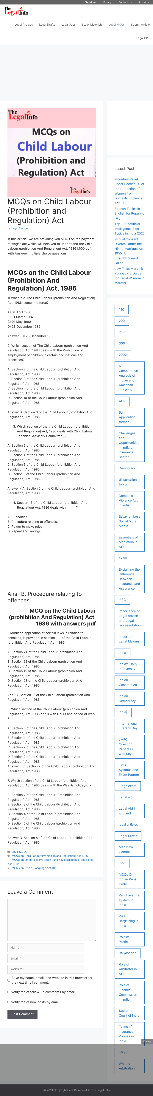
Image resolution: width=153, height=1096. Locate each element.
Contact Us (125, 2)
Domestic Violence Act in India (128, 500)
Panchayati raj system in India (129, 900)
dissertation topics (128, 482)
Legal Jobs (68, 24)
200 (122, 321)
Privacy (107, 2)
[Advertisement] (76, 71)
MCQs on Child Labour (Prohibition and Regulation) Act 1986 (50, 855)
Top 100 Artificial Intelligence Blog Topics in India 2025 (130, 228)
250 (122, 332)
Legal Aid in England (128, 811)
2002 (123, 355)
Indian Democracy (127, 698)
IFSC (122, 600)
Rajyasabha (127, 953)
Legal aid (126, 797)
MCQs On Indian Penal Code (128, 879)
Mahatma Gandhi (126, 849)
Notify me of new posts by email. (35, 1002)
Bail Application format (127, 417)
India (122, 653)
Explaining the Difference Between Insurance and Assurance (129, 579)
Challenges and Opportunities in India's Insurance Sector (129, 445)
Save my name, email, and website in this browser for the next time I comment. (52, 980)
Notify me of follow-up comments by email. (43, 992)
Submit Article (140, 24)
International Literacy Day (128, 726)
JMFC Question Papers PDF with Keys (127, 747)
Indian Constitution (128, 682)
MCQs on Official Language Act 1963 (35, 868)
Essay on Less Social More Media (129, 521)
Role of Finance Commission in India (128, 992)
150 (121, 309)
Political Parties (124, 939)
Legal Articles (24, 24)
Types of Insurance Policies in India (126, 1034)
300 (122, 343)
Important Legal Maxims (129, 639)
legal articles (128, 824)
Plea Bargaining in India (128, 921)
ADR (122, 401)
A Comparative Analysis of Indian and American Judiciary (128, 378)
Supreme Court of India (129, 1013)
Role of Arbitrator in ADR (128, 969)
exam (123, 558)
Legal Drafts (47, 24)
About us (144, 2)
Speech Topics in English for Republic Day (129, 213)
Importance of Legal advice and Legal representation (130, 618)
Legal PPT (143, 38)
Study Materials (92, 24)
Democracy (127, 468)
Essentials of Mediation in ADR (128, 542)
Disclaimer (90, 2)
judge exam (127, 786)
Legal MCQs (117, 24)
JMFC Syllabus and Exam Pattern (129, 770)
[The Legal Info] (16, 11)
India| (123, 712)
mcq (122, 863)
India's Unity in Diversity (128, 666)
